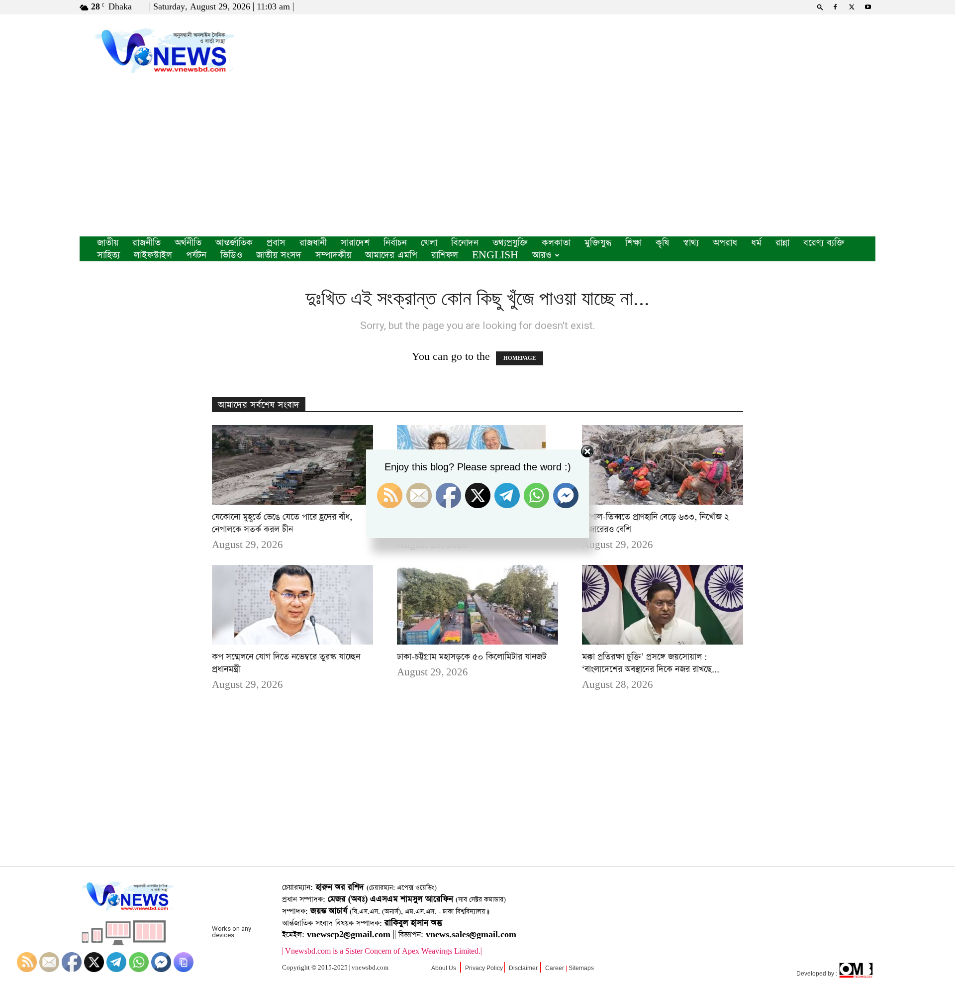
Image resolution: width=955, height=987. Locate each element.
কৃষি (662, 242)
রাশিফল (444, 255)
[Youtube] (867, 7)
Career (554, 968)
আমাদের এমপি (391, 255)
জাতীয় (107, 242)
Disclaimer (523, 968)
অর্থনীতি (188, 242)
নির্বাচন (395, 242)
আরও (542, 255)
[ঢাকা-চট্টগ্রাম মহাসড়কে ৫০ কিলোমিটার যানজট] (477, 605)
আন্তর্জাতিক (234, 242)
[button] (820, 6)
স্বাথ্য (691, 242)
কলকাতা (556, 242)
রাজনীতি (146, 242)
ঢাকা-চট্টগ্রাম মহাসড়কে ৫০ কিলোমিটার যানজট (472, 657)
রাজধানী (313, 242)
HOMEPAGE (519, 358)
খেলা (429, 242)
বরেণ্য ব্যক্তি (824, 242)
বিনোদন (464, 242)
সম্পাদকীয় (333, 255)
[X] (851, 7)
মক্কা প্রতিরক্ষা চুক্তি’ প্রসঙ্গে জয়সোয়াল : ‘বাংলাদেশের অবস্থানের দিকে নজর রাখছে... (650, 663)
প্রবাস (276, 242)
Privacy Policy (484, 968)
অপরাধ (725, 242)
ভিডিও (231, 255)
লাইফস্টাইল (153, 255)
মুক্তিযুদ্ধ (597, 242)
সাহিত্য (108, 255)
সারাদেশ (355, 242)
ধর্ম (756, 242)
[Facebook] (835, 7)
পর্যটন (196, 255)
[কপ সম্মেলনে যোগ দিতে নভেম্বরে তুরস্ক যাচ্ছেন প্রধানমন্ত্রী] (292, 605)
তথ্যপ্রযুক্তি (510, 242)
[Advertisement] (477, 161)
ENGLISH (495, 255)
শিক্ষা (633, 242)
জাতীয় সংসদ (278, 255)
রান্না (782, 242)
